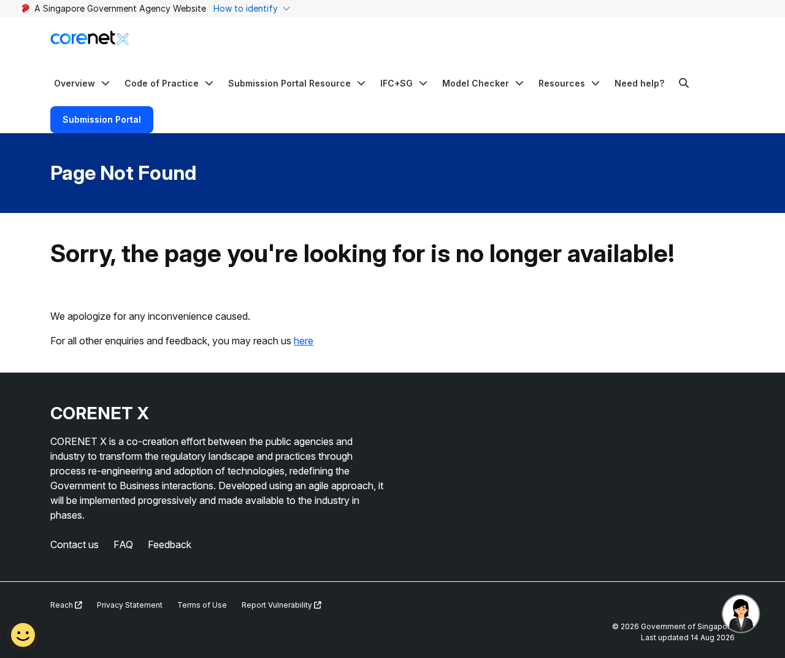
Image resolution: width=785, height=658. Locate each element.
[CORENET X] (89, 38)
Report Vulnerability (278, 605)
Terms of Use (202, 605)
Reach (62, 605)
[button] (81, 83)
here (303, 341)
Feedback (169, 544)
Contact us (74, 544)
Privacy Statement (130, 605)
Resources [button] (561, 83)
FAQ (123, 544)
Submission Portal (102, 119)
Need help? (639, 83)
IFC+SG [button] (396, 83)
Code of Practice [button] (161, 83)
